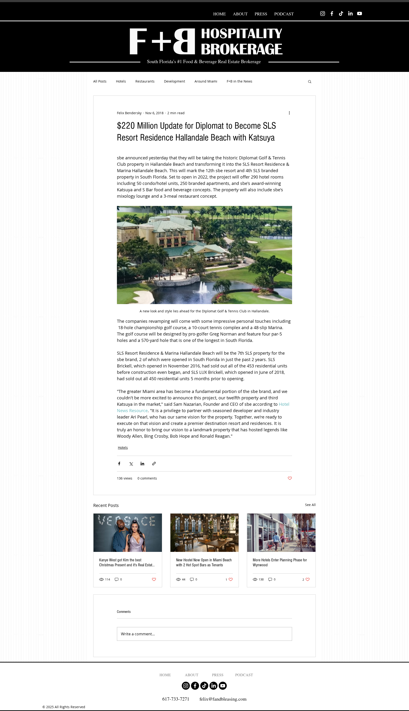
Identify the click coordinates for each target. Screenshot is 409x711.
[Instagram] (323, 13)
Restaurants (145, 81)
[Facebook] (332, 13)
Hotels (121, 81)
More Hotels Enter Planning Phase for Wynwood (280, 562)
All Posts (100, 81)
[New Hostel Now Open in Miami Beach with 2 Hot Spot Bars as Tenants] (204, 533)
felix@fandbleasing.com (223, 699)
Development (174, 81)
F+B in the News (239, 81)
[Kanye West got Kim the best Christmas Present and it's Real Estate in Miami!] (127, 533)
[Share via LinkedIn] (142, 463)
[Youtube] (360, 13)
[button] (309, 81)
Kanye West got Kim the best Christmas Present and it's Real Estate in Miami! (126, 562)
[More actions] (289, 113)
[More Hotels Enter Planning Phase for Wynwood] (281, 533)
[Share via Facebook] (119, 463)
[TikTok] (341, 13)
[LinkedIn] (350, 13)
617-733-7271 (175, 699)
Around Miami (206, 81)
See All (310, 504)
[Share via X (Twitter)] (131, 463)
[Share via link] (154, 463)
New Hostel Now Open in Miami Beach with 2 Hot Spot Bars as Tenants (204, 562)
